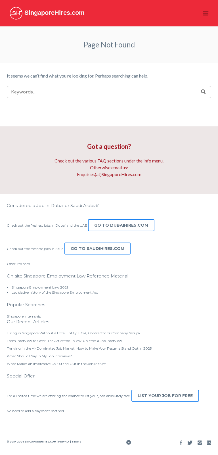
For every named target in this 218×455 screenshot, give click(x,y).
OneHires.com (18, 264)
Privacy (64, 441)
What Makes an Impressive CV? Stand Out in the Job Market (56, 364)
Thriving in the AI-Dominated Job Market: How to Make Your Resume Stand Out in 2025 (79, 348)
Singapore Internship (24, 316)
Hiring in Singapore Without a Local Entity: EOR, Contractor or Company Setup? (74, 333)
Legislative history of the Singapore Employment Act (55, 292)
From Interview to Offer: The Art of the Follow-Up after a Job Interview (64, 341)
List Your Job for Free (165, 395)
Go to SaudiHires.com (97, 248)
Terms (76, 441)
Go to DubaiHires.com (121, 225)
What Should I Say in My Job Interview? (39, 356)
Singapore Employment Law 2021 (40, 287)
